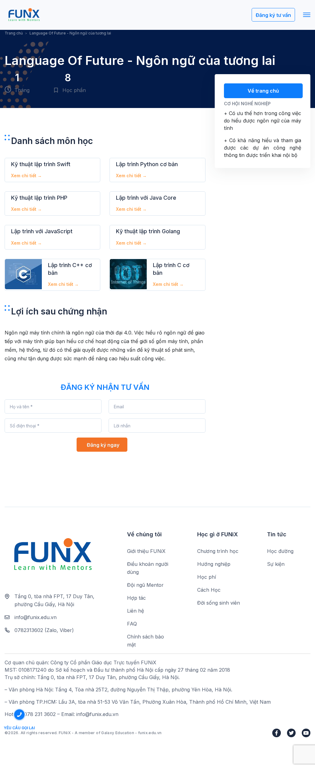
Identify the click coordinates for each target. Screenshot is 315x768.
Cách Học (209, 590)
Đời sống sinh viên (218, 603)
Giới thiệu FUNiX (146, 551)
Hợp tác (136, 598)
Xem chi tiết (26, 175)
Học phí (206, 577)
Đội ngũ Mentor (145, 585)
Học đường (280, 551)
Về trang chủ (263, 91)
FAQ (132, 624)
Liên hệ (135, 611)
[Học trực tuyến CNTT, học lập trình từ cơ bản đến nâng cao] (24, 15)
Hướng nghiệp (213, 564)
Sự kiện (276, 564)
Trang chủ (14, 33)
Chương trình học (217, 551)
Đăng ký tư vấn (273, 15)
